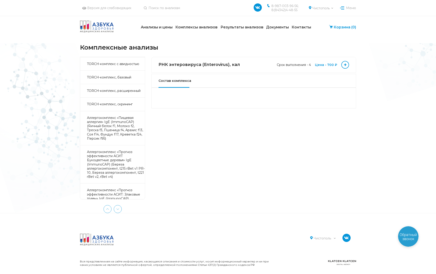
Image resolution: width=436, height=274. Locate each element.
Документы (277, 27)
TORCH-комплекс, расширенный (114, 91)
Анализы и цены (157, 27)
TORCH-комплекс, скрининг (110, 104)
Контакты (301, 27)
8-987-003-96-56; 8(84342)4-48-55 (285, 8)
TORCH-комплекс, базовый (109, 77)
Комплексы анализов (196, 27)
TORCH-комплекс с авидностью (113, 64)
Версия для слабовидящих (108, 8)
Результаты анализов (241, 27)
